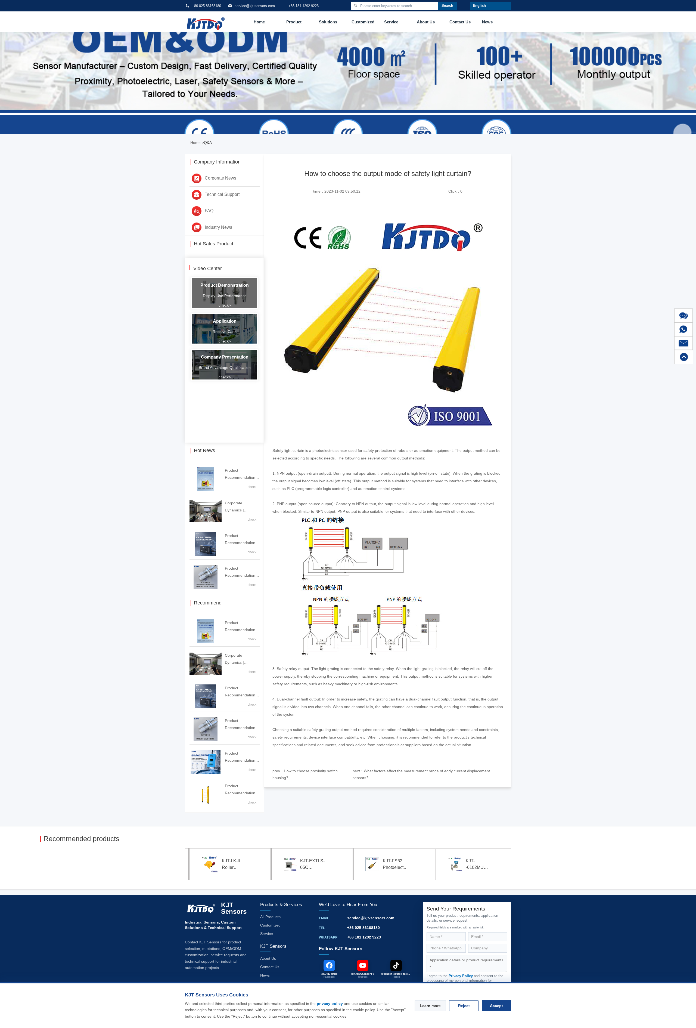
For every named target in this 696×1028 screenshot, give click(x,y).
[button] (48, 865)
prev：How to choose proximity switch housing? (305, 774)
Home (259, 22)
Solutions (328, 22)
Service (391, 22)
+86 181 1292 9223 (364, 937)
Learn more (430, 1006)
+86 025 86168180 (363, 927)
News (487, 22)
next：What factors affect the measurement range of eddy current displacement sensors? (421, 774)
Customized (363, 22)
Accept (496, 1006)
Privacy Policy (461, 976)
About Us (426, 22)
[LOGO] (206, 22)
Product (294, 22)
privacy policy (330, 1003)
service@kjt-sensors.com (370, 918)
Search (447, 6)
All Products (270, 917)
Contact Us (460, 22)
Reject (464, 1006)
